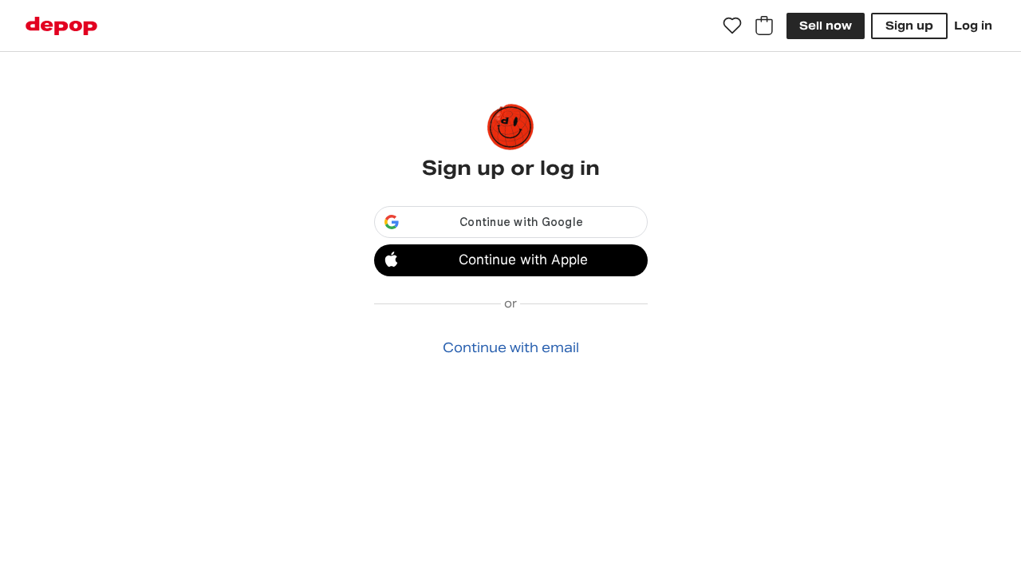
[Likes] (732, 25)
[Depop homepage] (61, 26)
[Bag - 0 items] (764, 25)
